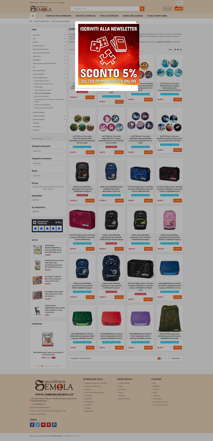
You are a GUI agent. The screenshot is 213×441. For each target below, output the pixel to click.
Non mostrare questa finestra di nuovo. (94, 88)
